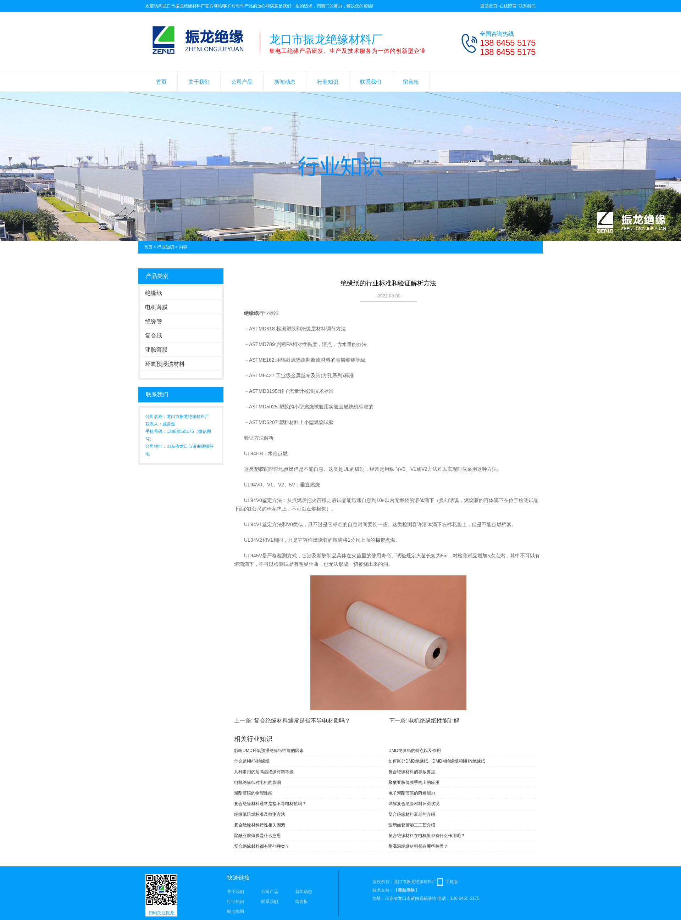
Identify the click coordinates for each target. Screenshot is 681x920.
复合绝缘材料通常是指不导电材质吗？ (302, 721)
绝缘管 (153, 321)
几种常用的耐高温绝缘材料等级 (264, 771)
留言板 (411, 82)
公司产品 (242, 82)
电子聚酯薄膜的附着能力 (411, 793)
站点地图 (235, 911)
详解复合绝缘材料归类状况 (413, 803)
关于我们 (199, 82)
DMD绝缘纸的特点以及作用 (414, 750)
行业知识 (327, 82)
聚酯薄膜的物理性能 (253, 793)
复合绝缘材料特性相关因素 (259, 825)
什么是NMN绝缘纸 (252, 761)
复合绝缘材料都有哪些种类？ (261, 846)
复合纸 (153, 336)
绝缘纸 (153, 293)
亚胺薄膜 (156, 350)
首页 (161, 82)
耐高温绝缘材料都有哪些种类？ (418, 846)
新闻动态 (284, 82)
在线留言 (507, 6)
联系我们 (527, 6)
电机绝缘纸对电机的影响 (257, 782)
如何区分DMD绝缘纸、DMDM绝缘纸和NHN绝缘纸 (436, 761)
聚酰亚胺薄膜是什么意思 (257, 835)
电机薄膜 (156, 307)
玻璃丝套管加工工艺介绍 (411, 825)
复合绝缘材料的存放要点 (411, 771)
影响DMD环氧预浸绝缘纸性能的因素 (269, 750)
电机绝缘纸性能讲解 (433, 721)
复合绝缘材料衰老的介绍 (411, 814)
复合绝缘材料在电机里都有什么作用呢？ (426, 835)
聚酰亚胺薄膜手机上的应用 (413, 782)
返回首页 (488, 6)
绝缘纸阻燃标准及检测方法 (259, 814)
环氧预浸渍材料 (165, 364)
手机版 (451, 881)
